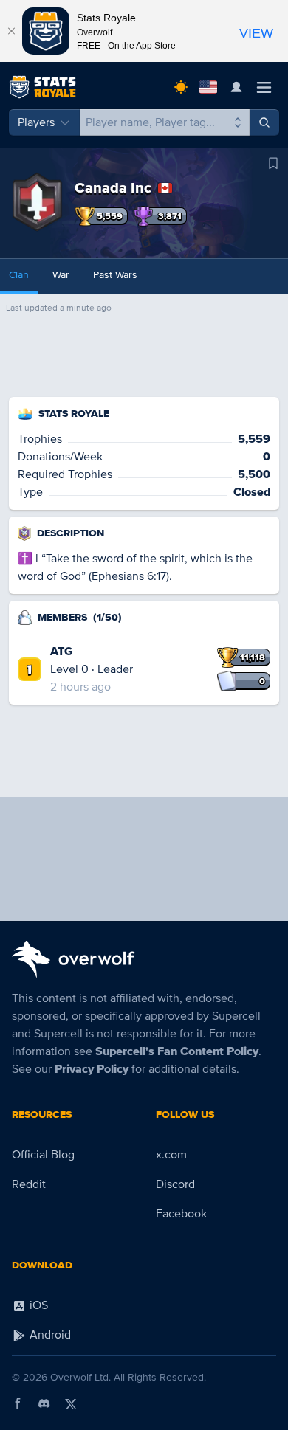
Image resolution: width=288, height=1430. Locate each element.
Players (36, 122)
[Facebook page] (18, 1403)
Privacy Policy (91, 1069)
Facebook (181, 1213)
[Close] (11, 31)
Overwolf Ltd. (80, 1377)
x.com (171, 1154)
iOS (37, 1305)
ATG (61, 651)
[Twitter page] (71, 1403)
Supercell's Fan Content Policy (176, 1051)
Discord (175, 1184)
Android (49, 1334)
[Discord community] (44, 1403)
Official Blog (43, 1154)
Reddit (29, 1184)
